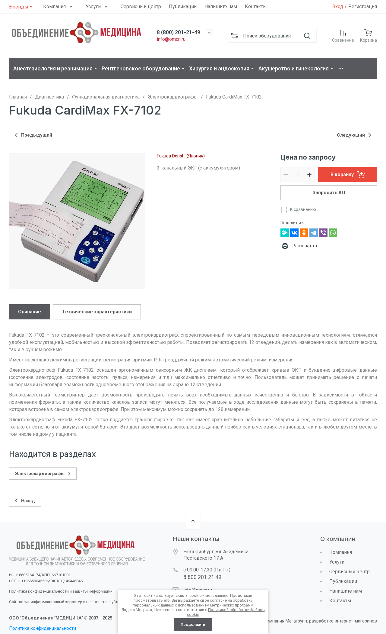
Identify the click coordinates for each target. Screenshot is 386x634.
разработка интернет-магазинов (343, 621)
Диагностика (49, 97)
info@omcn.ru (171, 39)
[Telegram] (313, 232)
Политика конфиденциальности (42, 628)
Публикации (183, 6)
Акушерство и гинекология (293, 68)
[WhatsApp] (333, 232)
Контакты (256, 6)
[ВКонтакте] (294, 232)
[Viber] (323, 232)
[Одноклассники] (304, 232)
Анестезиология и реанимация (53, 68)
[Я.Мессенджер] (284, 232)
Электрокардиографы (173, 97)
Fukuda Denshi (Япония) (181, 156)
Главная (18, 97)
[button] (21, 6)
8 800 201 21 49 (202, 577)
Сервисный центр (141, 6)
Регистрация (362, 6)
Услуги (93, 6)
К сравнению (303, 209)
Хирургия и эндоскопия (219, 68)
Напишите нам (220, 6)
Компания (54, 6)
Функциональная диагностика (106, 97)
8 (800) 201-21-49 (178, 32)
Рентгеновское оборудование (141, 68)
